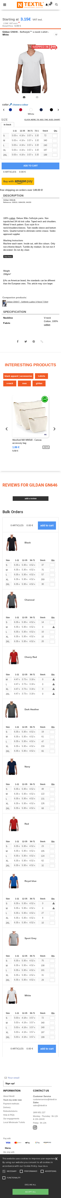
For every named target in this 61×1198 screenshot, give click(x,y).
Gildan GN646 (9, 200)
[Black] (51, 109)
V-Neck (10, 383)
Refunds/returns (10, 1111)
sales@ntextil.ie (40, 1105)
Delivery (7, 1107)
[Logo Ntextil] (30, 4)
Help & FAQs (8, 1115)
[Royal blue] (10, 109)
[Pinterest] (33, 341)
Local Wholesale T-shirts (14, 1122)
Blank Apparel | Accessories (18, 376)
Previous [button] (6, 71)
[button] (46, 4)
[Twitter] (25, 341)
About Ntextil (8, 1096)
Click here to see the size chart (42, 119)
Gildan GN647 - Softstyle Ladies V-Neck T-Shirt (27, 302)
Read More (43, 1166)
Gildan (6, 32)
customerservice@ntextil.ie (45, 1099)
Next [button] (56, 71)
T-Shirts (41, 376)
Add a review (30, 498)
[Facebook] (17, 341)
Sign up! (10, 1083)
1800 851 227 (39, 1112)
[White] (31, 109)
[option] (30, 68)
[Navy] (41, 109)
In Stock (7, 125)
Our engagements (11, 1119)
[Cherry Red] (20, 109)
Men (24, 383)
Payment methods (11, 1104)
